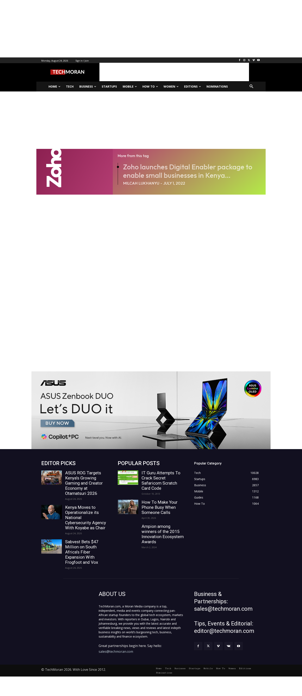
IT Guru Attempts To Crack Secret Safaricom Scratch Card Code (161, 480)
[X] (249, 60)
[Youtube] (258, 60)
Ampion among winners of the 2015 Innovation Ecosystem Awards (163, 534)
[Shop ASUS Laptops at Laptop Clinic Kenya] (151, 410)
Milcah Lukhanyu (141, 183)
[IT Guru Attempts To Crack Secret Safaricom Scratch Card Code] (128, 477)
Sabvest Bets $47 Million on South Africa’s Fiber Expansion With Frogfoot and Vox (81, 552)
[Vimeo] (253, 60)
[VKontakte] (229, 646)
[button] (251, 86)
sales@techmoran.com (116, 651)
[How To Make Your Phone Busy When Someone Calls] (128, 507)
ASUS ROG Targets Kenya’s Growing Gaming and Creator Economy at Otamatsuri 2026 (84, 483)
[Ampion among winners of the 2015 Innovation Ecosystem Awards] (128, 531)
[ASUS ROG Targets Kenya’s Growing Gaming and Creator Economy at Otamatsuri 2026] (51, 477)
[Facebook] (239, 60)
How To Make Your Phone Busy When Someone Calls (160, 507)
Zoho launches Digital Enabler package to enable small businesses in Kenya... (187, 171)
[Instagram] (244, 60)
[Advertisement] (123, 28)
